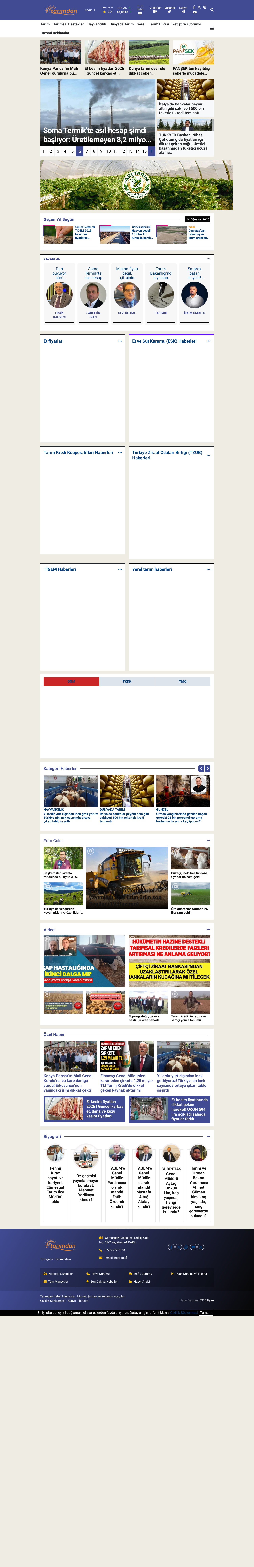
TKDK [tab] (127, 681)
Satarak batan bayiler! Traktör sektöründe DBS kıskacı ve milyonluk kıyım (194, 273)
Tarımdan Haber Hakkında (57, 1296)
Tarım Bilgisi (159, 24)
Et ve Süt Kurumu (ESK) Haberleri (164, 341)
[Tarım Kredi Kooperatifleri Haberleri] (120, 453)
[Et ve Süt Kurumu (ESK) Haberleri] (208, 341)
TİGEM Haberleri (60, 569)
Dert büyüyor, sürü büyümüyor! (59, 273)
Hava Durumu (101, 1274)
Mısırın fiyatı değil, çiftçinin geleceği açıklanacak (127, 273)
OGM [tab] (71, 681)
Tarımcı (161, 313)
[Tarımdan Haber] (61, 10)
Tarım (45, 24)
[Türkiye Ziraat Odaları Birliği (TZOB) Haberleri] (208, 455)
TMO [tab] (183, 681)
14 (137, 151)
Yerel (141, 24)
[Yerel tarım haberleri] (208, 569)
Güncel (162, 809)
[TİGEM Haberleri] (120, 569)
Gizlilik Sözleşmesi (52, 1300)
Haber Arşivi (142, 1281)
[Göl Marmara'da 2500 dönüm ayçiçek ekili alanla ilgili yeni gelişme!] (63, 1002)
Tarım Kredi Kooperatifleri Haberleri (78, 452)
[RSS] (200, 1247)
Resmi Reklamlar (55, 33)
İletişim (83, 1300)
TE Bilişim (207, 1300)
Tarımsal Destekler (68, 24)
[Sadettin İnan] (93, 295)
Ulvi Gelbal (127, 313)
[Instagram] (186, 1247)
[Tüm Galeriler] (208, 840)
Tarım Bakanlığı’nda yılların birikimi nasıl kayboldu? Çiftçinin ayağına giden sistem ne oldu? (160, 273)
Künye (72, 1300)
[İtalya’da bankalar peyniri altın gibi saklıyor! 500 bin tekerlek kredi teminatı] (127, 791)
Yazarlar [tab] (52, 259)
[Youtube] (193, 1247)
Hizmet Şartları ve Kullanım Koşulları (101, 1296)
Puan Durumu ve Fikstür (191, 1274)
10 (108, 151)
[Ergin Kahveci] (59, 295)
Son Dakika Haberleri (104, 1281)
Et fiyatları (54, 341)
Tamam (206, 1313)
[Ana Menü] (212, 28)
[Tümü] (208, 1136)
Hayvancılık (96, 24)
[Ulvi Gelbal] (127, 295)
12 (123, 151)
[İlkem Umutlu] (194, 295)
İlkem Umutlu (194, 313)
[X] (178, 1247)
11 (116, 151)
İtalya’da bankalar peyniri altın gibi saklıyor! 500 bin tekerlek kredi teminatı (124, 817)
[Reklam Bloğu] (136, 185)
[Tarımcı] (160, 295)
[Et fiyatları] (120, 341)
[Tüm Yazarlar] (208, 259)
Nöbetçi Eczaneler (61, 1274)
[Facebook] (171, 1247)
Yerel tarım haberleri (152, 569)
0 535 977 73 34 (115, 1250)
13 (130, 151)
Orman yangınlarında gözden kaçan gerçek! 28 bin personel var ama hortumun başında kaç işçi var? (181, 817)
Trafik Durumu (142, 1274)
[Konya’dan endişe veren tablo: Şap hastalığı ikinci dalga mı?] (84, 961)
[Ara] (212, 9)
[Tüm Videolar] (208, 930)
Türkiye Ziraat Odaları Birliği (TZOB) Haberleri (167, 455)
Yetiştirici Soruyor (186, 24)
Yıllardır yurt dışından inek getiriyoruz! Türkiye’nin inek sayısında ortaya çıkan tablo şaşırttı (71, 817)
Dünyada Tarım (122, 24)
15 (144, 151)
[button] (201, 768)
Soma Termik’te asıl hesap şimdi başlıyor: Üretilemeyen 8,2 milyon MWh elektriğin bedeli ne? (93, 273)
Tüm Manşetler (58, 1281)
